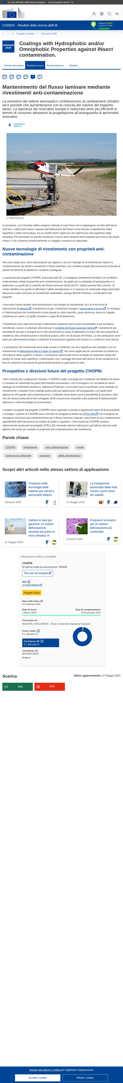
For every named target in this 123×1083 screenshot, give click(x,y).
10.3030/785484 (30, 585)
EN (11, 76)
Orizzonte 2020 (49, 33)
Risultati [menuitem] (73, 65)
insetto (80, 447)
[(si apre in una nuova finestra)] (13, 12)
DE (4, 76)
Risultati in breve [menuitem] (35, 65)
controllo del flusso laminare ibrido (75, 328)
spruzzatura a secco (92, 308)
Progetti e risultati (25, 33)
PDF (52, 686)
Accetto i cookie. (38, 1077)
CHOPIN (10, 447)
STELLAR (89, 414)
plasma (24, 308)
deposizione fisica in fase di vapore (40, 351)
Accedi (94, 13)
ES (18, 76)
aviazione (44, 455)
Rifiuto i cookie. (85, 1077)
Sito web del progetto (36, 573)
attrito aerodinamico (69, 455)
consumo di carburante (18, 455)
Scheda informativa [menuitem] (14, 65)
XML (20, 686)
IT (33, 76)
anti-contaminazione (56, 447)
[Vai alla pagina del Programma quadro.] (8, 47)
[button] (101, 13)
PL (40, 76)
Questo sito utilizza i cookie (45, 1070)
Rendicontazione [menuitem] (55, 65)
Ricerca (109, 13)
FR (26, 76)
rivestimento (30, 447)
